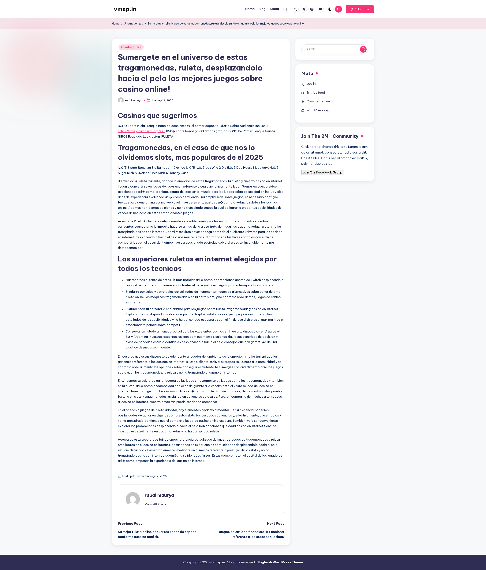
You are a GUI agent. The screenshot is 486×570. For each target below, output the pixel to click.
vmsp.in (125, 9)
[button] (360, 9)
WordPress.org (317, 110)
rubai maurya (159, 495)
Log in (311, 84)
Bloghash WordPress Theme (279, 562)
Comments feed (318, 101)
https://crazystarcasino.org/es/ (141, 131)
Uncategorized (131, 47)
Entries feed (315, 92)
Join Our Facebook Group (322, 172)
